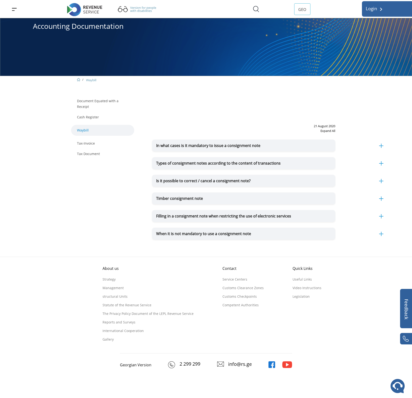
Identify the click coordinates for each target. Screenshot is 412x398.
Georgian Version (135, 365)
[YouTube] (287, 367)
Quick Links (303, 268)
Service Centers (234, 279)
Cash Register (88, 117)
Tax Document (88, 153)
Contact (229, 268)
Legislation (301, 296)
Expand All (327, 131)
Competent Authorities (240, 305)
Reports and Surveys (119, 322)
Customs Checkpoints (239, 296)
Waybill (91, 80)
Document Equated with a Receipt (97, 104)
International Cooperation (123, 330)
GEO (302, 9)
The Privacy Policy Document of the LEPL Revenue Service (148, 313)
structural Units (115, 296)
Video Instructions (307, 288)
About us (111, 268)
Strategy (109, 279)
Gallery (108, 339)
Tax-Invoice (86, 143)
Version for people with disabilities (143, 9)
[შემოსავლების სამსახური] (271, 367)
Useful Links (302, 279)
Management (113, 288)
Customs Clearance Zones (243, 288)
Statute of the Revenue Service (127, 305)
